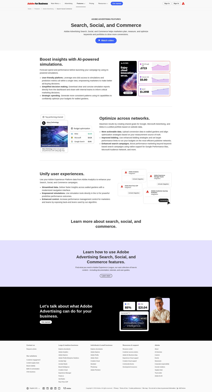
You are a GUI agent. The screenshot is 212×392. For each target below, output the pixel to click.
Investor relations (160, 367)
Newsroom (158, 361)
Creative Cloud (63, 370)
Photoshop (94, 367)
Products (37, 9)
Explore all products (64, 349)
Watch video (107, 40)
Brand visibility (30, 366)
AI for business (30, 372)
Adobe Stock (94, 358)
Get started (117, 3)
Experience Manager (65, 373)
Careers (157, 355)
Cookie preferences (135, 388)
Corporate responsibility (162, 364)
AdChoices (182, 388)
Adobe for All (158, 376)
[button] (32, 388)
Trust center (158, 373)
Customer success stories (130, 352)
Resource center (128, 349)
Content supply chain (32, 363)
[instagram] (47, 388)
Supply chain (159, 370)
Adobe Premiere (95, 370)
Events (157, 358)
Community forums (128, 364)
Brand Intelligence (64, 367)
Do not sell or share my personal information (162, 388)
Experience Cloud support (130, 358)
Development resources (130, 367)
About (156, 349)
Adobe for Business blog (130, 355)
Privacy (116, 388)
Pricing (91, 3)
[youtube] (59, 388)
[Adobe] (183, 3)
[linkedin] (55, 388)
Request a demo (31, 349)
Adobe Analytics (63, 352)
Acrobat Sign (62, 361)
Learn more (106, 276)
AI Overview (158, 352)
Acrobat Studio (63, 364)
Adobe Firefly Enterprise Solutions (69, 358)
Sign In (167, 3)
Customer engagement (33, 360)
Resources (102, 3)
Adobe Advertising (48, 9)
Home (29, 9)
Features (80, 3)
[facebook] (44, 388)
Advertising (68, 3)
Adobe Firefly (95, 355)
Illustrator (93, 364)
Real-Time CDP (63, 382)
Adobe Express (63, 355)
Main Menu (55, 3)
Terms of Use (124, 388)
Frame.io (61, 376)
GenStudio (62, 379)
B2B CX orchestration (32, 369)
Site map (145, 388)
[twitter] (51, 388)
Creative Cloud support (130, 361)
